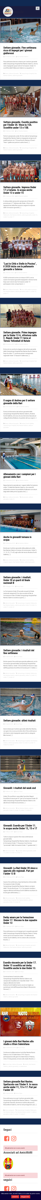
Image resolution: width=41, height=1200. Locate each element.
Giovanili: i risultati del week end (19, 788)
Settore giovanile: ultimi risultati (19, 720)
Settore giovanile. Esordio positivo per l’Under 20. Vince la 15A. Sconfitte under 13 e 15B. (20, 125)
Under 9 (11, 744)
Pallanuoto (6, 215)
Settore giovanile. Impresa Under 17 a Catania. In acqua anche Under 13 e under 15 (19, 190)
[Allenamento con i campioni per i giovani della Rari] (20, 453)
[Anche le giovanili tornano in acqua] (20, 521)
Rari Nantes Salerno (22, 56)
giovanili (19, 851)
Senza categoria (9, 1110)
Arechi (26, 1064)
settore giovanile (17, 75)
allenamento (24, 497)
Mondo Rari (8, 1064)
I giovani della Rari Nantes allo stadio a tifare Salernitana (18, 1043)
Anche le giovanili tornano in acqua (17, 538)
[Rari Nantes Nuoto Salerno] (8, 11)
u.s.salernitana (23, 1066)
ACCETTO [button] (15, 1196)
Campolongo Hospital (27, 73)
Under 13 (34, 215)
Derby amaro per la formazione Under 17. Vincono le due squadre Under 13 (20, 920)
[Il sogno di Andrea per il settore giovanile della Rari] (20, 384)
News (6, 73)
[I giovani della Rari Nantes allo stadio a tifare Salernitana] (20, 1022)
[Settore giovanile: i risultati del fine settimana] (20, 631)
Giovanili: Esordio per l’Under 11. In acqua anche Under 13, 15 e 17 (20, 827)
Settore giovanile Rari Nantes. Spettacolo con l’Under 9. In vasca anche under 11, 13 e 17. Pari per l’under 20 (20, 1085)
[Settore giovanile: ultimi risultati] (20, 701)
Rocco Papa (19, 586)
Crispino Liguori (7, 562)
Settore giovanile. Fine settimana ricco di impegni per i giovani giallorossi (19, 50)
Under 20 (11, 607)
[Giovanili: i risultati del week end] (20, 769)
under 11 (27, 291)
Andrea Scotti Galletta (27, 423)
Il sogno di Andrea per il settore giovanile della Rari (19, 402)
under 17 (11, 217)
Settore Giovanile (14, 73)
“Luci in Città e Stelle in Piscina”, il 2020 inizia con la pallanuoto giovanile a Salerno (20, 266)
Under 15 (6, 217)
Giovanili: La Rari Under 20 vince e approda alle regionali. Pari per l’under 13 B (20, 871)
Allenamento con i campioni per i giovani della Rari (19, 475)
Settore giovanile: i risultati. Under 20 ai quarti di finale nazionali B (17, 580)
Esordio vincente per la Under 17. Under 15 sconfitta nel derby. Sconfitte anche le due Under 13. (19, 965)
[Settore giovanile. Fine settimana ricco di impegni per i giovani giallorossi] (20, 30)
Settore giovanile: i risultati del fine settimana (18, 652)
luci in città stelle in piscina (28, 289)
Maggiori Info (25, 1196)
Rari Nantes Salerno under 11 (23, 1112)
